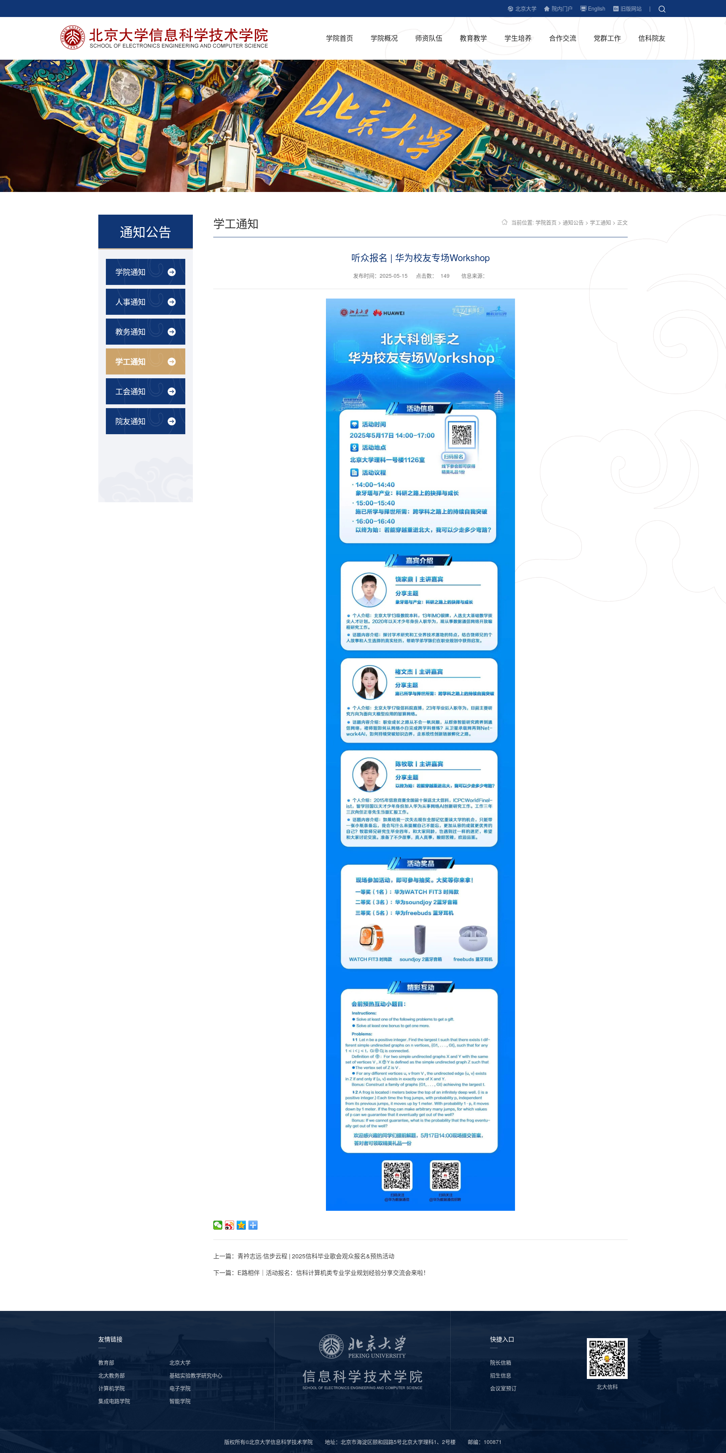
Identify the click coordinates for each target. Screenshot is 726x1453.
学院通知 (130, 271)
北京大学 (526, 8)
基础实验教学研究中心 (195, 1375)
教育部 (106, 1362)
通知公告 (573, 222)
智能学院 (180, 1401)
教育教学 (473, 38)
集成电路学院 (114, 1401)
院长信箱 (500, 1362)
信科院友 (652, 38)
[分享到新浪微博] (229, 1225)
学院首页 (339, 38)
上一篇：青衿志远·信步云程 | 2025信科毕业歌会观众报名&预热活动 (303, 1256)
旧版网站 (631, 8)
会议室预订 (503, 1388)
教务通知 (130, 331)
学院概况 (384, 38)
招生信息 (500, 1375)
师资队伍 (428, 38)
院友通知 (130, 421)
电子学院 (180, 1388)
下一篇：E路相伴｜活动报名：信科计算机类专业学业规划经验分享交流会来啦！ (321, 1272)
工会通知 (130, 391)
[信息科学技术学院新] (169, 36)
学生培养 (518, 38)
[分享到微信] (218, 1225)
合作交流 (562, 38)
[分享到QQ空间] (241, 1225)
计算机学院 (111, 1388)
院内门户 (562, 8)
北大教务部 (111, 1375)
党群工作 (607, 38)
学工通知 (130, 361)
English (596, 8)
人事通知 (130, 301)
